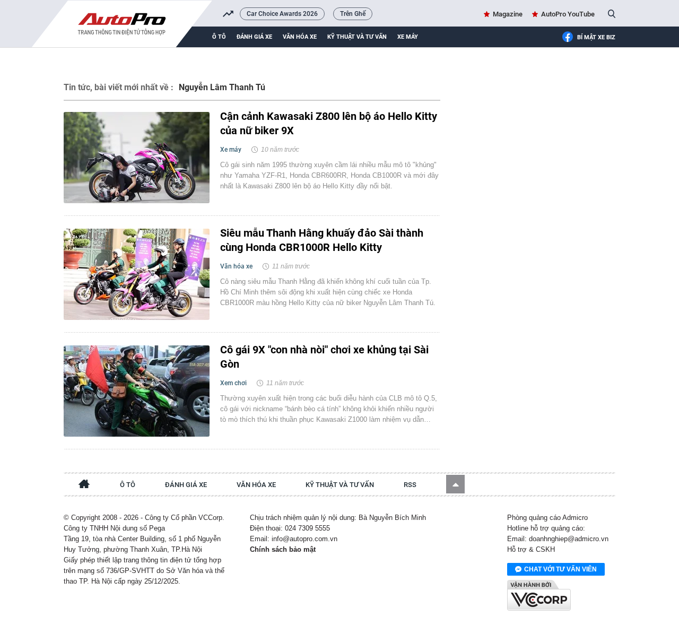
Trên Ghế (352, 14)
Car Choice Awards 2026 (282, 14)
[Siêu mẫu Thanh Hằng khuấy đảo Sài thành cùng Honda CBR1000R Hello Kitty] (137, 274)
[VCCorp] (539, 595)
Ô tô (219, 36)
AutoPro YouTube (568, 14)
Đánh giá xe (254, 36)
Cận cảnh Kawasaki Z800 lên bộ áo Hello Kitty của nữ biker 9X (328, 123)
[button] (455, 484)
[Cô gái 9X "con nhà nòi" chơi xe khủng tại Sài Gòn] (137, 391)
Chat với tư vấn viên (560, 569)
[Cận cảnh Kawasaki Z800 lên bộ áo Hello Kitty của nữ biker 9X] (137, 157)
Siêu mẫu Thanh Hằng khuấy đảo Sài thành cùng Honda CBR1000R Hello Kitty (321, 240)
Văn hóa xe (300, 36)
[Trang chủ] (84, 485)
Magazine (508, 14)
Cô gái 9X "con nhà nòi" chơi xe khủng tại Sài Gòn (324, 356)
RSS (410, 485)
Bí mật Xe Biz (596, 37)
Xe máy (407, 36)
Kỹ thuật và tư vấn (357, 36)
